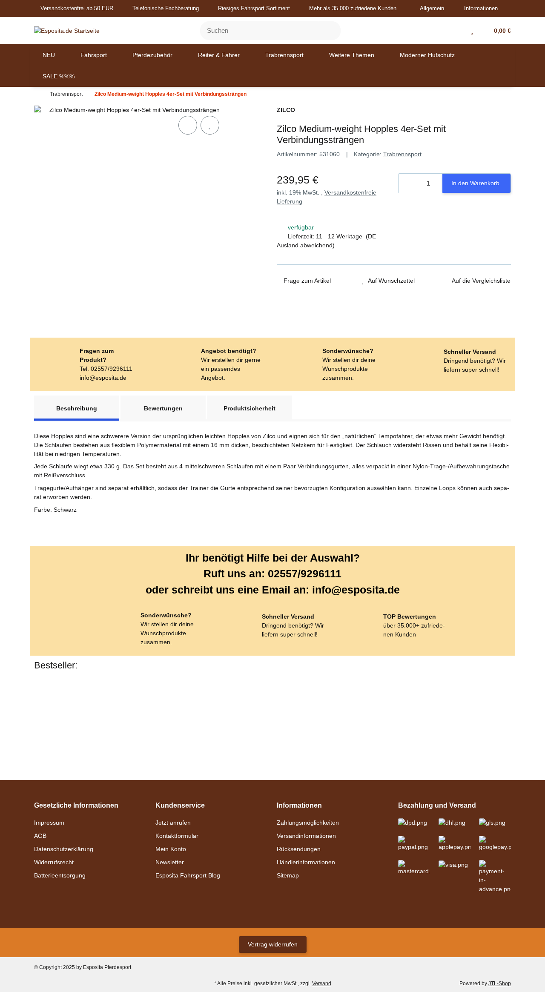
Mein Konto (170, 849)
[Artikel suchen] (329, 30)
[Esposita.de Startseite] (67, 30)
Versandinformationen (306, 835)
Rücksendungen (299, 849)
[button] (435, 8)
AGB (40, 835)
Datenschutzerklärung (63, 849)
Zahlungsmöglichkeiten (308, 822)
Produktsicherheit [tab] (249, 408)
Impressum (49, 822)
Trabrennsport (402, 154)
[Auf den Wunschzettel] (210, 125)
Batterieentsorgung (60, 875)
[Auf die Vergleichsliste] (187, 125)
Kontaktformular (176, 835)
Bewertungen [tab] (163, 408)
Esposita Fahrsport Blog (187, 875)
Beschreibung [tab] (76, 408)
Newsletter (169, 862)
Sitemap (288, 875)
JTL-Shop (499, 983)
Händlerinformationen (306, 862)
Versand (321, 983)
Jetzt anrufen (173, 822)
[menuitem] (49, 55)
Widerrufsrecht (54, 862)
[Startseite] (36, 94)
